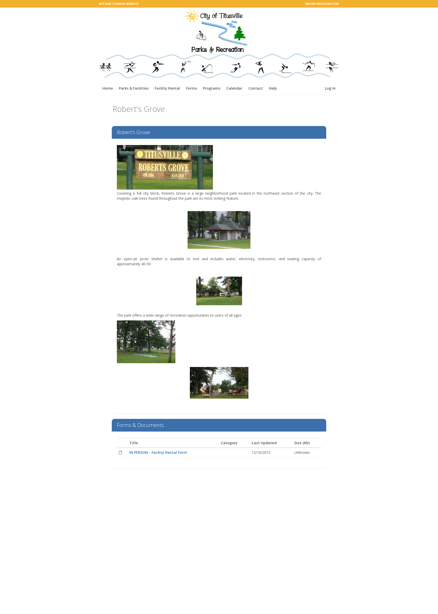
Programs (211, 88)
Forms (191, 88)
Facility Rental (167, 88)
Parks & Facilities (134, 88)
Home (107, 88)
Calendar (234, 88)
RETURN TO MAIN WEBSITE (118, 4)
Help (273, 88)
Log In (330, 88)
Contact (255, 88)
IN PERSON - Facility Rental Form (158, 452)
